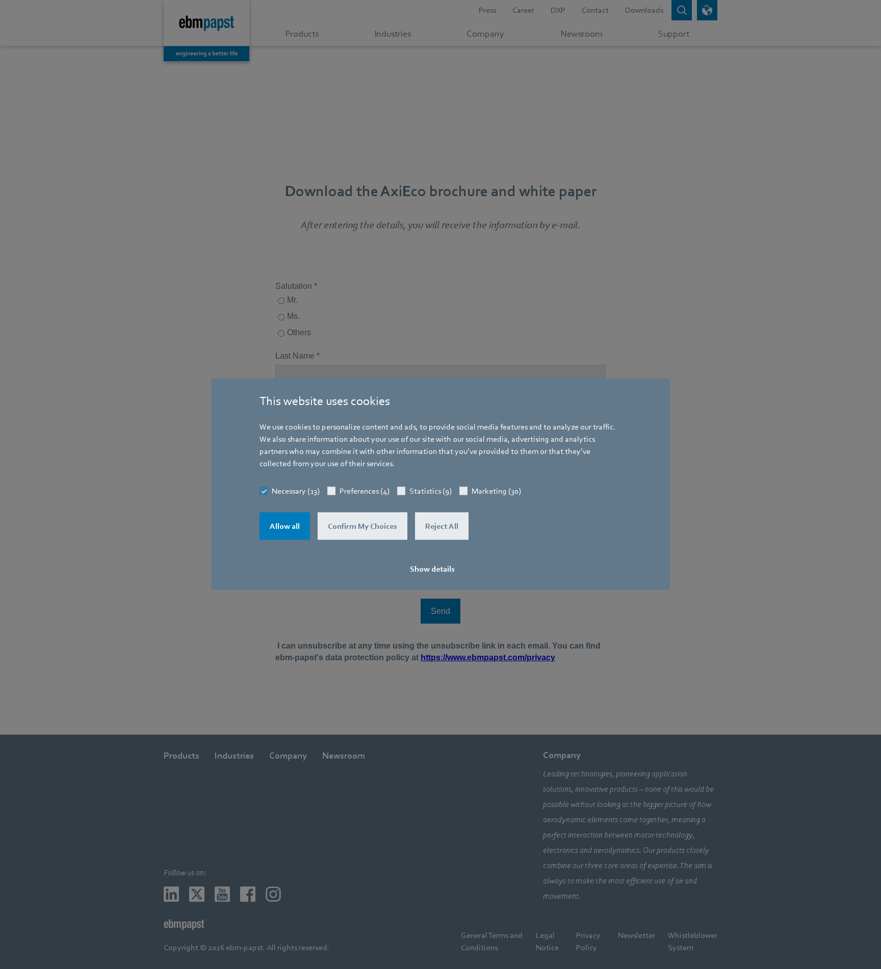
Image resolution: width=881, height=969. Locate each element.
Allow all (285, 526)
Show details (432, 569)
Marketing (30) (496, 491)
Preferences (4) (365, 491)
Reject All (441, 526)
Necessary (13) (296, 491)
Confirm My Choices (362, 526)
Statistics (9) (430, 491)
